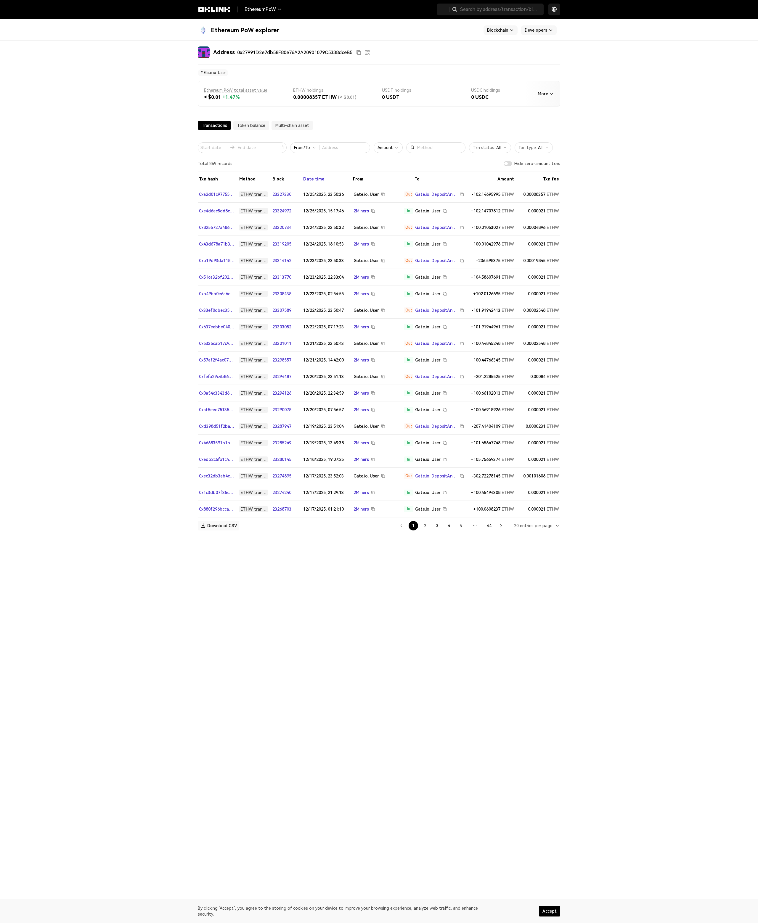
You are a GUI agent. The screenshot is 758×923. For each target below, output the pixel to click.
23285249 (281, 442)
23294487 (281, 376)
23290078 (281, 409)
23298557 (281, 360)
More (543, 93)
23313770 (281, 277)
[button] (455, 9)
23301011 (281, 343)
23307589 (281, 310)
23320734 (281, 227)
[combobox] (537, 525)
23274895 (281, 476)
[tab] (214, 125)
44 (489, 525)
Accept (549, 911)
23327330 (281, 194)
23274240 (281, 492)
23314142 (281, 260)
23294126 (281, 393)
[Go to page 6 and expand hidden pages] (475, 525)
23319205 (281, 244)
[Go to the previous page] (401, 525)
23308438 (281, 293)
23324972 (281, 211)
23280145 (281, 459)
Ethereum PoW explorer (245, 30)
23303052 (281, 327)
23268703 (281, 509)
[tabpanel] (379, 332)
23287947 (281, 426)
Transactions (214, 125)
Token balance (251, 125)
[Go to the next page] (501, 525)
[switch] (508, 163)
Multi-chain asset (292, 125)
